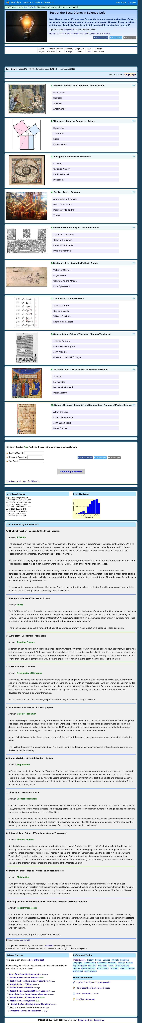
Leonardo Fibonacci (63, 321)
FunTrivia (85, 999)
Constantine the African (65, 281)
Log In (133, 2)
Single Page (130, 74)
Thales (56, 215)
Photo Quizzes (79, 960)
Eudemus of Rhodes (63, 245)
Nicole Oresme (60, 428)
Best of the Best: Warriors (21, 987)
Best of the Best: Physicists (22, 1001)
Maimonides (59, 382)
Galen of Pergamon (62, 240)
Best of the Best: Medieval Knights (25, 974)
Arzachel (57, 376)
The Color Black (122, 965)
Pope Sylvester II (61, 286)
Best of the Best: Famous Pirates (25, 997)
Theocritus (58, 133)
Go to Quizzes (93, 988)
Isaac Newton (90, 971)
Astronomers (103, 968)
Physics (129, 963)
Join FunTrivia (30, 7)
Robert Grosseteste (63, 417)
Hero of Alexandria (62, 204)
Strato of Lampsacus (63, 234)
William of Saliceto (62, 316)
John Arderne (60, 352)
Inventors (92, 965)
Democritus (58, 92)
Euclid (56, 139)
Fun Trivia (15, 2)
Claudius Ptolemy (61, 169)
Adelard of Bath (61, 305)
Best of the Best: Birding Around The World (30, 1004)
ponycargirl (69, 30)
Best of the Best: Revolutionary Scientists (29, 981)
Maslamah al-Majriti (63, 387)
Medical (76, 968)
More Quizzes (87, 993)
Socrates (57, 98)
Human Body (90, 963)
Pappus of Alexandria (63, 210)
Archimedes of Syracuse (65, 199)
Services (48, 2)
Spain (110, 965)
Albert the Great (61, 412)
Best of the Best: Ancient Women (25, 1011)
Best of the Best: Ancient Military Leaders (29, 991)
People (98, 960)
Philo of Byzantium (62, 251)
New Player (121, 2)
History (90, 960)
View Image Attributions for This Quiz (22, 481)
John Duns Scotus (62, 423)
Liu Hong (57, 163)
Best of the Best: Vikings (21, 984)
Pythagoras (59, 180)
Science (106, 960)
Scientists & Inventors (106, 963)
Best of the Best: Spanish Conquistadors (28, 994)
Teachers (114, 968)
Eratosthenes (59, 144)
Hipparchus (58, 128)
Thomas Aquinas (61, 341)
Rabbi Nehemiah (61, 174)
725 (89, 52)
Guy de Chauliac (61, 311)
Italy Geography (80, 965)
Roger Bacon (59, 275)
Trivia (37, 2)
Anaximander (59, 109)
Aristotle (57, 103)
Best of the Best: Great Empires (24, 977)
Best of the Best (36, 960)
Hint (133, 85)
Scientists (102, 965)
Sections (27, 2)
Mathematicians (88, 968)
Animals (115, 960)
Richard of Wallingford (64, 346)
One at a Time (115, 74)
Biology (121, 963)
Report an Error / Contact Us (91, 1020)
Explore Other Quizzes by (93, 982)
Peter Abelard (60, 392)
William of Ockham (62, 270)
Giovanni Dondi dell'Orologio (67, 357)
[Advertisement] (71, 60)
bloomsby (49, 946)
